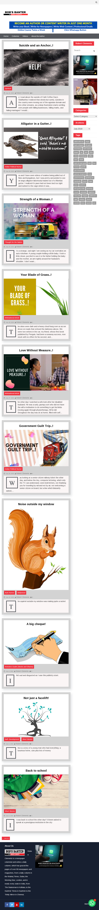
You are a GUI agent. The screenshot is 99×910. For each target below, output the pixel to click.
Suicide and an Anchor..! (36, 45)
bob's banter (87, 149)
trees (82, 203)
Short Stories (27, 739)
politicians (93, 196)
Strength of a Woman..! (36, 199)
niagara (84, 196)
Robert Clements (22, 93)
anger (87, 141)
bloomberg (77, 149)
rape (75, 199)
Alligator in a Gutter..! (36, 123)
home (85, 181)
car (81, 152)
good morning (79, 178)
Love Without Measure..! (36, 350)
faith (89, 163)
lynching (89, 188)
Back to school (36, 770)
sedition (82, 199)
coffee (90, 156)
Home (6, 36)
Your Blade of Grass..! (36, 274)
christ (76, 156)
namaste (83, 192)
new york (77, 196)
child (91, 152)
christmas (83, 156)
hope (90, 181)
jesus (76, 185)
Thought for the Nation (13, 242)
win (94, 203)
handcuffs (77, 181)
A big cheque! (36, 624)
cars (86, 152)
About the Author (38, 36)
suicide (76, 203)
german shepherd (80, 174)
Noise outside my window (36, 504)
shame (89, 199)
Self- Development (12, 739)
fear (94, 163)
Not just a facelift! (36, 698)
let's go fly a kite (79, 188)
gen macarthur (79, 170)
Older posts (6, 838)
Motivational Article (12, 318)
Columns (15, 36)
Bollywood (21, 593)
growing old (89, 178)
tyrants (89, 203)
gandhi (83, 167)
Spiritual (8, 88)
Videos (25, 36)
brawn (76, 152)
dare (75, 159)
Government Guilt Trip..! (36, 426)
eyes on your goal (80, 163)
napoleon (91, 192)
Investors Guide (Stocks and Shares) (19, 667)
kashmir (82, 185)
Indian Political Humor (13, 167)
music (76, 192)
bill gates (88, 145)
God (89, 174)
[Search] (94, 51)
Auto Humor (9, 593)
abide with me (78, 141)
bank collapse (78, 145)
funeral (76, 167)
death (81, 159)
